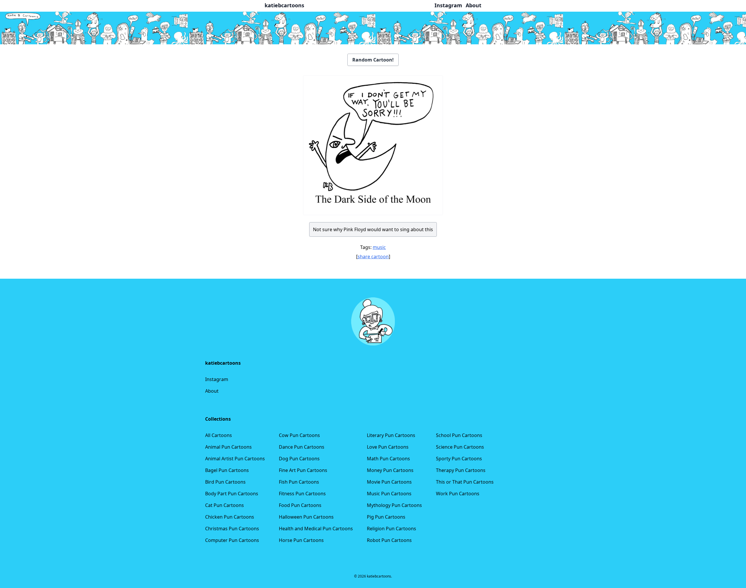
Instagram (216, 379)
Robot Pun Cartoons (389, 540)
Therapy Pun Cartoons (460, 470)
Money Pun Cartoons (390, 470)
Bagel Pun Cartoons (227, 470)
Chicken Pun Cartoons (229, 517)
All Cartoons (218, 435)
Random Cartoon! (373, 60)
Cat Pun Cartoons (224, 505)
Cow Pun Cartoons (299, 435)
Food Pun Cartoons (300, 505)
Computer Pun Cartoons (232, 540)
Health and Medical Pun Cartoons (316, 528)
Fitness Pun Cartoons (302, 493)
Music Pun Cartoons (389, 493)
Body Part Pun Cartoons (231, 493)
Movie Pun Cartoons (389, 482)
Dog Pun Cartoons (299, 458)
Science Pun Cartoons (460, 447)
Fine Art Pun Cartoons (303, 470)
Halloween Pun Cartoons (306, 517)
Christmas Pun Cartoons (232, 528)
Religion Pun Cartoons (391, 528)
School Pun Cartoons (459, 435)
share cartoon (373, 256)
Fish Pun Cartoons (299, 482)
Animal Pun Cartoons (228, 447)
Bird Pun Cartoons (225, 482)
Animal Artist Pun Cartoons (235, 458)
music (379, 247)
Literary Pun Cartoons (391, 435)
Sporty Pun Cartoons (459, 458)
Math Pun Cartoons (388, 458)
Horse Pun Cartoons (301, 540)
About (212, 391)
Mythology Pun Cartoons (394, 505)
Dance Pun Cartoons (301, 447)
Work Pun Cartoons (457, 493)
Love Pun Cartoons (388, 447)
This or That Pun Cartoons (465, 482)
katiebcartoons (284, 5)
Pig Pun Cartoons (386, 517)
